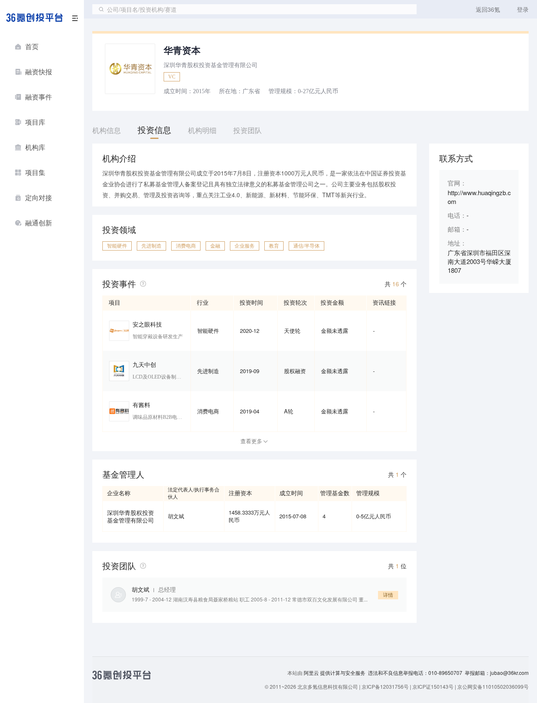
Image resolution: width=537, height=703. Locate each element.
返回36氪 (488, 9)
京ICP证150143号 (433, 686)
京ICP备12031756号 (385, 686)
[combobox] (254, 9)
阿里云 (312, 673)
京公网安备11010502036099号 (493, 686)
